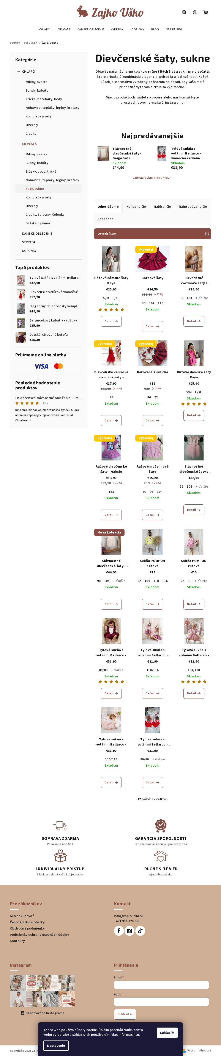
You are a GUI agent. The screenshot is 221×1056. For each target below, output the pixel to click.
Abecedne (104, 219)
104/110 (192, 670)
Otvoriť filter (105, 234)
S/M (104, 298)
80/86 (101, 670)
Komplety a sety (37, 116)
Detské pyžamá (36, 223)
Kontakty (15, 941)
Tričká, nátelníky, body (42, 99)
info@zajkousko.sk (127, 916)
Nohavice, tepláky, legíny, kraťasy (51, 107)
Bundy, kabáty (35, 90)
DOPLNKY (28, 250)
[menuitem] (43, 29)
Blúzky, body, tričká (39, 171)
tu (135, 1034)
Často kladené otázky (25, 922)
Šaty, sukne (33, 188)
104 (150, 303)
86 (110, 397)
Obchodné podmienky (25, 928)
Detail (107, 321)
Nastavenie (54, 1045)
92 (180, 298)
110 (159, 303)
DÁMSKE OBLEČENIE (36, 233)
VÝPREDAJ (28, 242)
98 (142, 303)
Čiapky (29, 133)
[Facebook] (117, 931)
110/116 (151, 670)
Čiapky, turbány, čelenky (43, 214)
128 (109, 491)
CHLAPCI (27, 71)
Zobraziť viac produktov (149, 177)
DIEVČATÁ (28, 144)
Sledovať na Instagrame (44, 1013)
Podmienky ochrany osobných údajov (38, 934)
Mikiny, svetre (35, 82)
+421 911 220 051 (125, 921)
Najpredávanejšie (191, 206)
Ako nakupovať (20, 916)
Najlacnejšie (135, 206)
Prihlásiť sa (123, 1014)
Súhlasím (165, 1032)
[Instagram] (128, 931)
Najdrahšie (160, 206)
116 (163, 581)
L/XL (114, 298)
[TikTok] (139, 931)
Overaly (30, 125)
